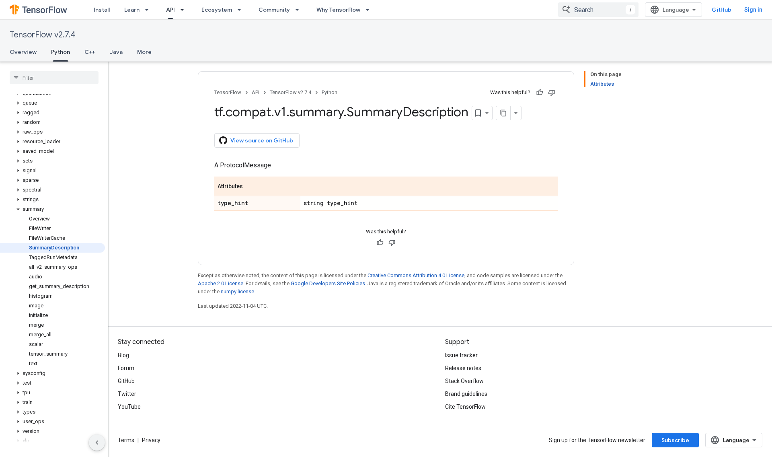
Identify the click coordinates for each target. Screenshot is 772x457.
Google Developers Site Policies (328, 283)
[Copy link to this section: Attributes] (251, 187)
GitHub (721, 9)
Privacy (151, 440)
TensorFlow (227, 92)
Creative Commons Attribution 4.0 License (416, 275)
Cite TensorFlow (465, 406)
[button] (52, 103)
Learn (132, 9)
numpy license (237, 291)
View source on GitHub (261, 140)
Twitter (127, 394)
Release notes (463, 368)
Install (102, 9)
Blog (123, 355)
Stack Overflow (464, 381)
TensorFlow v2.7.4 (42, 35)
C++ (89, 52)
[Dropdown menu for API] (184, 9)
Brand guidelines (466, 394)
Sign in (753, 9)
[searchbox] (54, 77)
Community (274, 9)
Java (116, 52)
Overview (23, 52)
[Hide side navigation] (97, 442)
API (170, 9)
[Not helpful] (552, 92)
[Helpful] (540, 92)
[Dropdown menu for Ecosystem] (241, 9)
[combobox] (598, 9)
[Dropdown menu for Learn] (149, 9)
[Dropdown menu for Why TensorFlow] (370, 9)
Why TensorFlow (338, 9)
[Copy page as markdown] (503, 113)
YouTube (129, 406)
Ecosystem (216, 9)
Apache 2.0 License (220, 283)
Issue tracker (461, 355)
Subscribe (675, 440)
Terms (126, 440)
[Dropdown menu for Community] (299, 9)
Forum (126, 368)
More (144, 52)
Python (60, 52)
